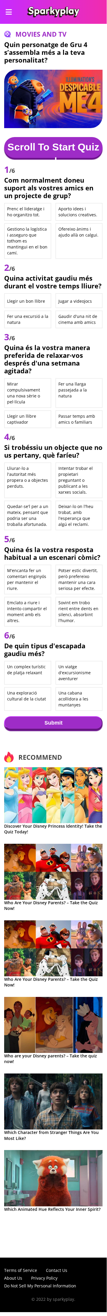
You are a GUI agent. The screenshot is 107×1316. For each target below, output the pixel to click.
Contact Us (56, 1270)
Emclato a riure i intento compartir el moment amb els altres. (27, 611)
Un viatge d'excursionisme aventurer (74, 672)
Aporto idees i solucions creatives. (77, 211)
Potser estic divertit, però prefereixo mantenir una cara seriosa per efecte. (78, 579)
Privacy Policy (44, 1278)
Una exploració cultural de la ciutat (26, 696)
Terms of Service (20, 1270)
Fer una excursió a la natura (27, 319)
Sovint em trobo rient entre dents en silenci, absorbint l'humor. (78, 611)
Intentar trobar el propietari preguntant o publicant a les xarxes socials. (75, 480)
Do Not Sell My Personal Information (40, 1286)
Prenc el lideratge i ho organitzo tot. (25, 211)
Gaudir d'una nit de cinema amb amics (77, 319)
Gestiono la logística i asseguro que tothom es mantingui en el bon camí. (27, 241)
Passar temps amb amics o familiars (76, 419)
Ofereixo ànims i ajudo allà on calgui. (78, 232)
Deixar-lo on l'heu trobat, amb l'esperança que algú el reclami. (75, 515)
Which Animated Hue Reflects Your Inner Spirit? (52, 1209)
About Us (13, 1278)
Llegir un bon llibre (26, 301)
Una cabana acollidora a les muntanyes (73, 699)
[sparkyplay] (53, 12)
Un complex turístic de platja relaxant (26, 669)
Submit (53, 723)
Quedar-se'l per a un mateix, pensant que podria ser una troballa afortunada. (27, 515)
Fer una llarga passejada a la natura (72, 390)
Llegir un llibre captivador (21, 419)
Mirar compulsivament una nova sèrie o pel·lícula (23, 393)
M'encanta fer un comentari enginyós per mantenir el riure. (26, 579)
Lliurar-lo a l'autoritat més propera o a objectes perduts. (27, 477)
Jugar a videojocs (75, 301)
